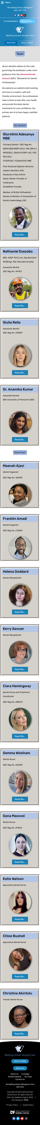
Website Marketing (22, 1111)
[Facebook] (15, 15)
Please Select (27, 21)
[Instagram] (25, 15)
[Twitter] (18, 15)
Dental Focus (22, 1113)
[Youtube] (21, 15)
